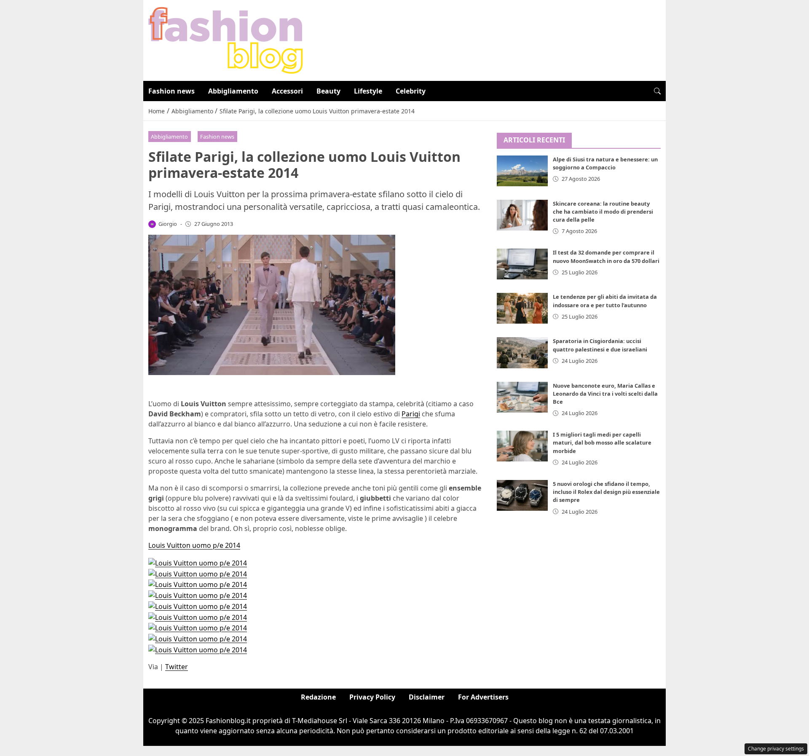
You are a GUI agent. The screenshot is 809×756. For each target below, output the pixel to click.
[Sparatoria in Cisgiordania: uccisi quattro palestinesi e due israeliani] (522, 352)
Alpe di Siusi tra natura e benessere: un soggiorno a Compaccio (605, 163)
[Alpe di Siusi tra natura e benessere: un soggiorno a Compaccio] (522, 170)
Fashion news (171, 91)
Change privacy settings (776, 748)
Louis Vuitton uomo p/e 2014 (194, 545)
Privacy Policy (372, 697)
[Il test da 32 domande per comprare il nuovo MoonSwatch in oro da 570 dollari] (522, 264)
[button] (657, 91)
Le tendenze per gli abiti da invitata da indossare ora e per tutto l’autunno (605, 300)
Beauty (328, 91)
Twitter (176, 666)
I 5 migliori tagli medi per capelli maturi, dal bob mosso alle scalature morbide (602, 442)
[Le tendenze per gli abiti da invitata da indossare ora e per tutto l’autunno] (522, 308)
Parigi (411, 413)
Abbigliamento (233, 91)
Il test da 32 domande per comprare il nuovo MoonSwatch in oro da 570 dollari (606, 256)
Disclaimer (427, 697)
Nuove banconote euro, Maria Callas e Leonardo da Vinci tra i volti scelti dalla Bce (605, 393)
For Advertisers (483, 697)
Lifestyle (368, 91)
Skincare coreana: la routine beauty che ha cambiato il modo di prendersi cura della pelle (603, 211)
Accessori (287, 91)
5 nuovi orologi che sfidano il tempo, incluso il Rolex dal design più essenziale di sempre (606, 492)
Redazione (318, 697)
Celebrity (411, 91)
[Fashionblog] (225, 39)
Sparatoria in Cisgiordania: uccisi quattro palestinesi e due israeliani (600, 345)
